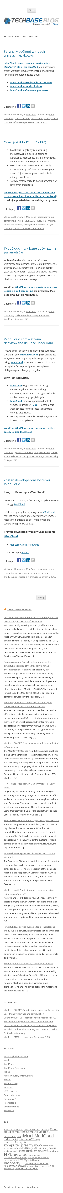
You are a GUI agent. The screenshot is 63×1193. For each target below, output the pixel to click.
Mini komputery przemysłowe (18, 1075)
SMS (49, 1166)
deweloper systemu (38, 573)
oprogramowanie (35, 1155)
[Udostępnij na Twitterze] (24, 106)
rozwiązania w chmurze (26, 576)
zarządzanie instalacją (33, 456)
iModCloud (31, 114)
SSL (53, 1166)
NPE (8, 1154)
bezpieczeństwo (32, 1129)
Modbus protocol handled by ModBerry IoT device (28, 963)
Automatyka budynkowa (16, 1056)
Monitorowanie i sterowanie (24, 544)
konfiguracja (48, 1146)
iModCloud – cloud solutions (26, 86)
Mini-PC (7, 1079)
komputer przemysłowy (23, 1145)
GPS (19, 1136)
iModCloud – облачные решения (29, 90)
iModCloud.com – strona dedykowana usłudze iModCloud (28, 341)
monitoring (50, 220)
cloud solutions (22, 118)
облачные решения (23, 122)
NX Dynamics (10, 1091)
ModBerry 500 (10, 1083)
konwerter (8, 1148)
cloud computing (15, 1132)
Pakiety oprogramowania (38, 1157)
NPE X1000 (20, 1155)
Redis (27, 1164)
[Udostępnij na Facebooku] (19, 106)
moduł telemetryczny (34, 1151)
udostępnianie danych (34, 224)
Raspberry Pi (10, 1098)
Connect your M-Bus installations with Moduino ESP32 (30, 1017)
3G (5, 1129)
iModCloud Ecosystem (14, 1068)
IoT (25, 1142)
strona (7, 456)
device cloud (37, 118)
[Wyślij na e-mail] (33, 106)
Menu (31, 10)
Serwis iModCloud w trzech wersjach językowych (24, 53)
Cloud (54, 1129)
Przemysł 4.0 (26, 1160)
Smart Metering (11, 1106)
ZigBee (34, 1168)
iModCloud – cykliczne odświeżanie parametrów (30, 250)
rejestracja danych (13, 224)
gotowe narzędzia (24, 452)
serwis (54, 452)
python (37, 1160)
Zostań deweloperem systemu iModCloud (27, 482)
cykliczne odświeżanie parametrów (32, 315)
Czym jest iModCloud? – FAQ (25, 142)
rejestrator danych (15, 1165)
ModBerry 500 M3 (47, 1148)
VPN (29, 1169)
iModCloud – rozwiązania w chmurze (31, 82)
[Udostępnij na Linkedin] (28, 106)
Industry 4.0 (11, 1139)
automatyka (18, 1129)
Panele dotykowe (12, 1095)
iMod (34, 404)
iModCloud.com (29, 354)
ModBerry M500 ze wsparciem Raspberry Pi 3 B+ (27, 1037)
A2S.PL (25, 552)
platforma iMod (10, 1160)
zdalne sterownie (22, 228)
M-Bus (17, 1148)
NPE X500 (8, 1087)
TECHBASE (9, 1110)
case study (45, 1129)
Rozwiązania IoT (12, 1102)
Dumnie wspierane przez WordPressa (21, 1187)
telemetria (16, 456)
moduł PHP (16, 1151)
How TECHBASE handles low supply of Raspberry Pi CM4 (31, 820)
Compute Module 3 (38, 1132)
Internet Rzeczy (13, 1142)
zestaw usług (51, 456)
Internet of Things (29, 1139)
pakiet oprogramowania (15, 1157)
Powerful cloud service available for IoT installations (29, 926)
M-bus (7, 1071)
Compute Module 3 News (19, 609)
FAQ (30, 220)
